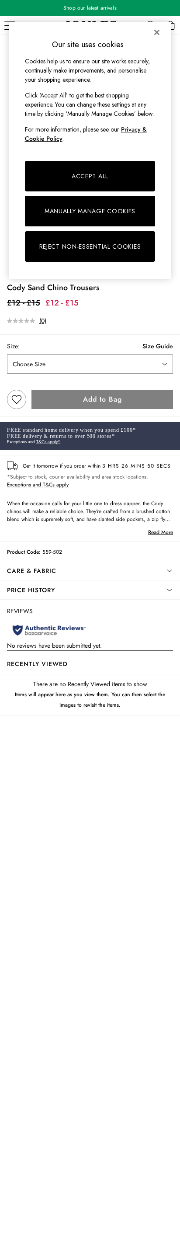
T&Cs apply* (48, 441)
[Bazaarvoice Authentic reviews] (49, 630)
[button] (90, 570)
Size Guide (157, 346)
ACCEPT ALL (90, 176)
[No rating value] (23, 321)
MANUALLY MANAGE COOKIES (90, 211)
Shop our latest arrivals (90, 8)
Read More (160, 532)
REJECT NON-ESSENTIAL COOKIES (90, 246)
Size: (13, 346)
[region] (90, 150)
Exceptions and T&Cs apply (38, 485)
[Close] (156, 32)
